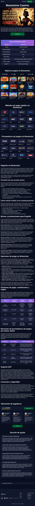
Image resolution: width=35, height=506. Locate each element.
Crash (21, 74)
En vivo (12, 74)
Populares (4, 74)
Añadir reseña (28, 408)
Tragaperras (30, 74)
